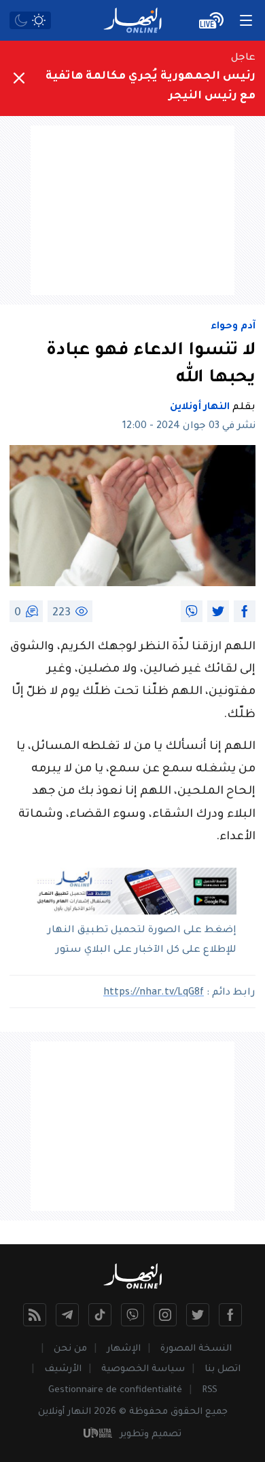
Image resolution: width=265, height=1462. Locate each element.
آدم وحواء (233, 327)
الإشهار (124, 1349)
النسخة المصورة (196, 1349)
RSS (209, 1390)
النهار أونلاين (200, 407)
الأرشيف (63, 1369)
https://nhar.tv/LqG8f (153, 993)
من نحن (70, 1349)
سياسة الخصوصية (143, 1369)
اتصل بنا (223, 1369)
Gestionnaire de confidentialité (115, 1390)
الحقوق (186, 1412)
